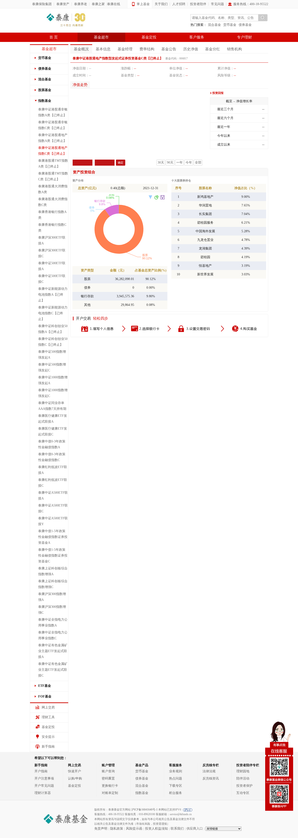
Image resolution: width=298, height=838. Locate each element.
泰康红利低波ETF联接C (52, 482)
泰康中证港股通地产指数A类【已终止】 (53, 138)
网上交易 (48, 707)
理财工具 (48, 717)
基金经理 (125, 49)
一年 (179, 162)
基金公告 (168, 49)
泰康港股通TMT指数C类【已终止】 (53, 176)
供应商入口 (194, 828)
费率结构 (146, 49)
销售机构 (234, 49)
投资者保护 (244, 785)
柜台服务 (175, 793)
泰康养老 (80, 4)
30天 (161, 162)
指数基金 (141, 793)
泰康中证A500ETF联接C (53, 508)
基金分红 (212, 49)
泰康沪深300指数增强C (52, 609)
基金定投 (149, 37)
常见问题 (217, 4)
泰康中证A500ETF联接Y (53, 521)
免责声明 (100, 828)
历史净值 (190, 49)
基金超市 (101, 37)
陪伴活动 (242, 778)
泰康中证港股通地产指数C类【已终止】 (53, 150)
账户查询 (108, 771)
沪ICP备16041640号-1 (144, 809)
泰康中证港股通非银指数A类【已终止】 (53, 112)
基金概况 (81, 49)
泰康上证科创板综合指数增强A (53, 571)
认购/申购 (75, 778)
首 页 (53, 37)
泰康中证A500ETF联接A (53, 495)
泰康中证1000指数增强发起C (53, 393)
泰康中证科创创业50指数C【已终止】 (53, 341)
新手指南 (48, 746)
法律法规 (209, 771)
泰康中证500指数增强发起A (52, 354)
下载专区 (175, 785)
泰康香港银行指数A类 (52, 214)
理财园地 (242, 771)
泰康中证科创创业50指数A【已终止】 (53, 329)
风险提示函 (134, 828)
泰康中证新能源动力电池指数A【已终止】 (53, 294)
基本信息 (103, 49)
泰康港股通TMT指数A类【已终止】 (53, 163)
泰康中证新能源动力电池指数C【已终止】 (53, 313)
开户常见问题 (44, 785)
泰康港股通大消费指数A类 (53, 189)
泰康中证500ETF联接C (51, 279)
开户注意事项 (44, 778)
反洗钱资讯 (211, 778)
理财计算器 (42, 793)
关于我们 (161, 4)
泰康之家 (98, 4)
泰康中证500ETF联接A (51, 266)
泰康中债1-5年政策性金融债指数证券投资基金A (53, 536)
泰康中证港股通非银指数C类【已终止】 (53, 125)
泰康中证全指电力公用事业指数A (53, 622)
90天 (170, 162)
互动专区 (242, 793)
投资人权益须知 (156, 828)
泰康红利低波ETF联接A (52, 470)
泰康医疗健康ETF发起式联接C (52, 431)
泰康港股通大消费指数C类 (53, 202)
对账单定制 (110, 793)
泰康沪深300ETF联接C (51, 253)
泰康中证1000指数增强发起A (53, 380)
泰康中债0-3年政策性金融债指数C (51, 457)
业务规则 (175, 771)
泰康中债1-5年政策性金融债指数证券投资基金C (53, 555)
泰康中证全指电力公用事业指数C (53, 635)
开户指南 (40, 771)
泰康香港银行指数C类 (52, 227)
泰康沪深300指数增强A (52, 597)
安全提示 (48, 737)
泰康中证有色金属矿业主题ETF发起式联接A (53, 651)
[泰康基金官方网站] (66, 20)
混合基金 (214, 25)
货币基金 (229, 25)
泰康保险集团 (42, 4)
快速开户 (74, 771)
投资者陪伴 (198, 4)
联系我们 (177, 828)
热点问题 (175, 778)
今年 (189, 162)
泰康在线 (113, 4)
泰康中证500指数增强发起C (52, 367)
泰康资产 (62, 4)
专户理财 (244, 37)
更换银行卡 (110, 785)
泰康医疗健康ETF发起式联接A (52, 418)
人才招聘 (178, 4)
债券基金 (245, 25)
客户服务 (196, 37)
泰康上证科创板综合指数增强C (53, 584)
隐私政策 (116, 828)
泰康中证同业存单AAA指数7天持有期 (52, 405)
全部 (198, 162)
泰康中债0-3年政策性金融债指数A (51, 444)
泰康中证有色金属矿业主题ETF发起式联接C (53, 669)
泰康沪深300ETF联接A (51, 240)
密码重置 (108, 778)
